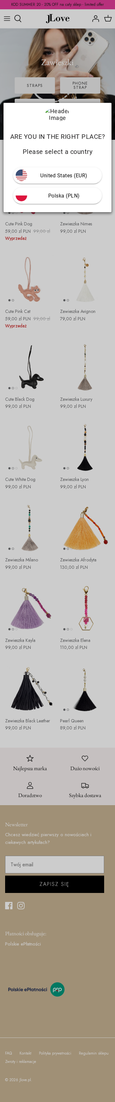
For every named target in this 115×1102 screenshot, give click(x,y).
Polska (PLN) (64, 195)
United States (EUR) (64, 175)
